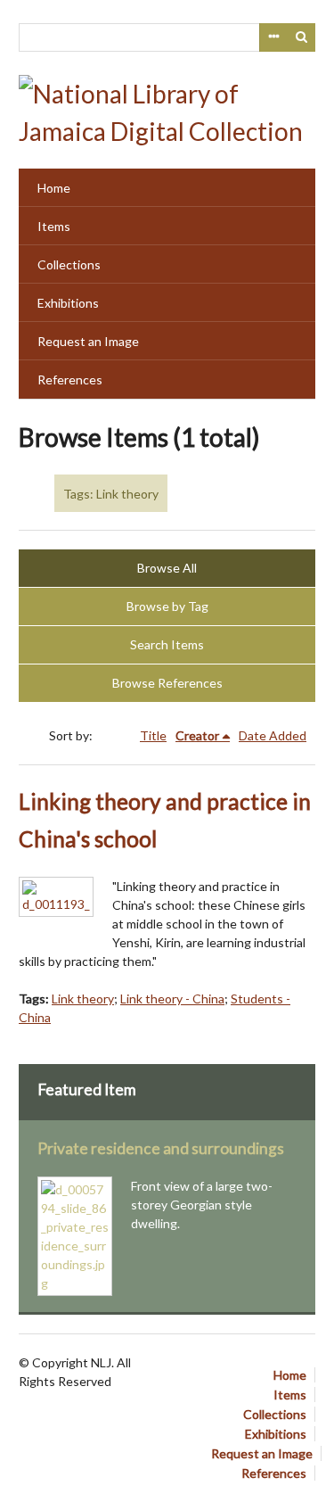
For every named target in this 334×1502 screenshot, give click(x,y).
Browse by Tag (167, 606)
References (69, 379)
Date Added (272, 735)
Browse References (167, 682)
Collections (69, 264)
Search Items (167, 644)
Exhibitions (68, 302)
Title (153, 735)
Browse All (167, 567)
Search (302, 37)
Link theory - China (172, 998)
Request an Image (88, 341)
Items (53, 226)
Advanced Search (273, 37)
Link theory (83, 998)
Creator (197, 735)
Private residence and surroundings (160, 1148)
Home (53, 187)
